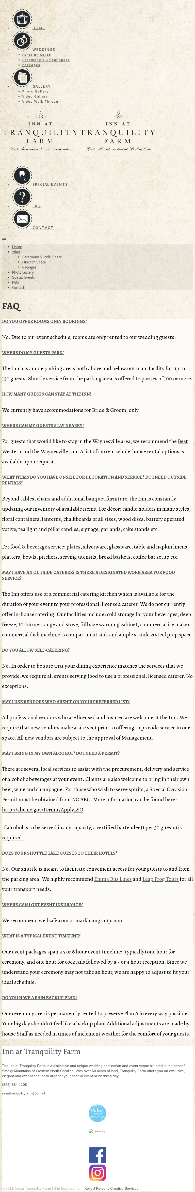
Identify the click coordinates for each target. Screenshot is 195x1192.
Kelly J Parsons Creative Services (111, 1188)
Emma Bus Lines (113, 879)
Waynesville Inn (59, 451)
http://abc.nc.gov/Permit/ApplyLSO (42, 809)
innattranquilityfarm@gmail (23, 1093)
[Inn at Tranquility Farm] (97, 132)
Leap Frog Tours (160, 879)
